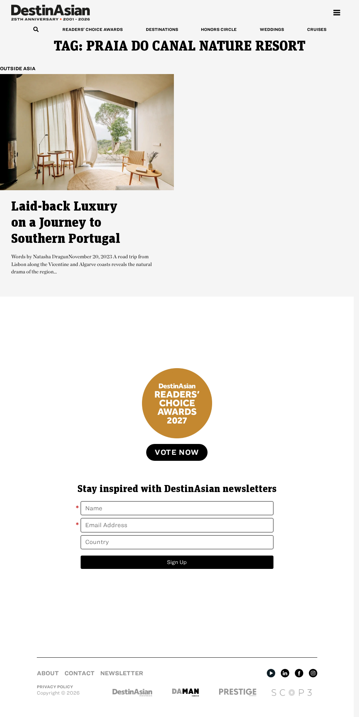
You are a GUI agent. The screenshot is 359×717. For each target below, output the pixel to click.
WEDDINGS (272, 29)
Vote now (177, 452)
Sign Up (177, 562)
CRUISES (316, 29)
